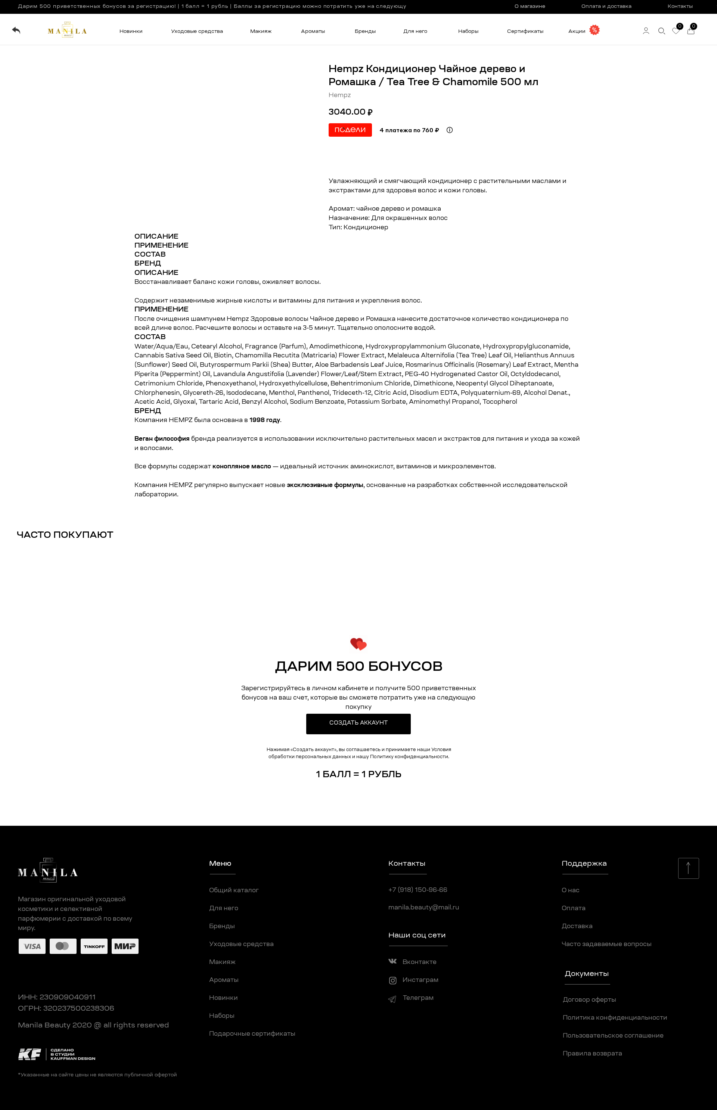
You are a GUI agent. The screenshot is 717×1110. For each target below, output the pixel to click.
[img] (16, 30)
